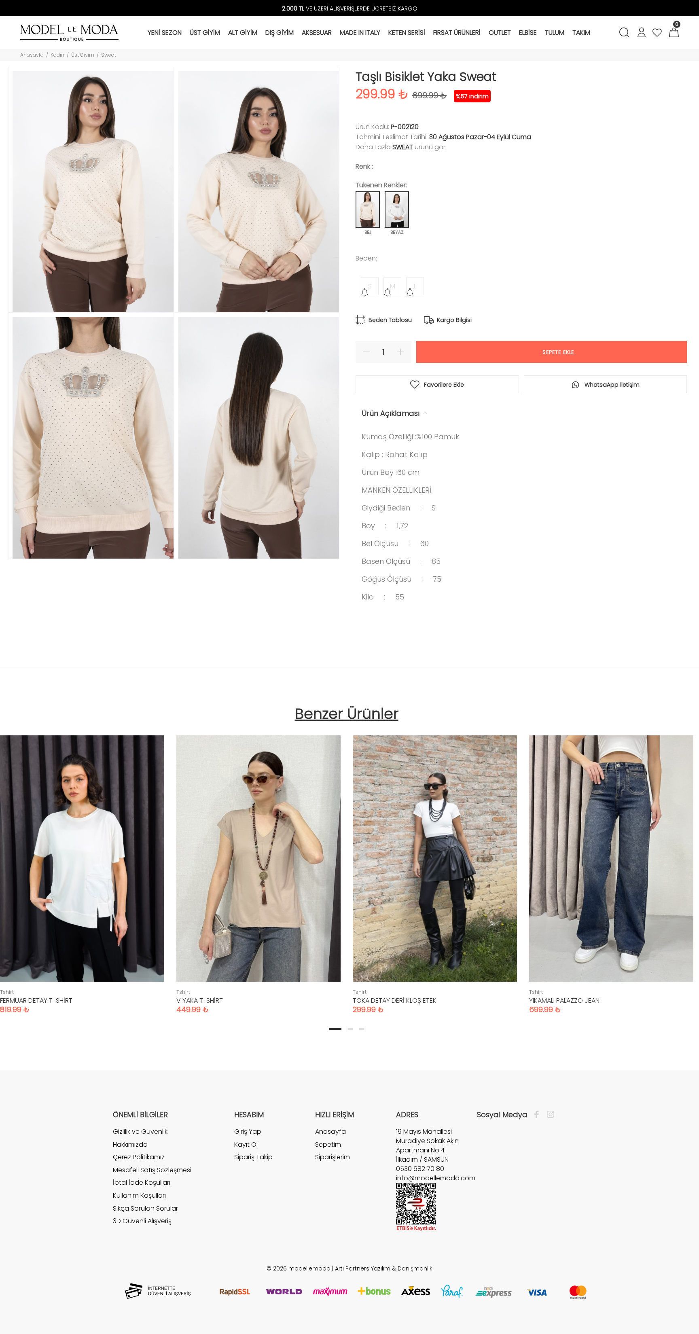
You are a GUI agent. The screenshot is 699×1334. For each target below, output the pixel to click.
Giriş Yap (247, 1131)
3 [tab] (361, 1029)
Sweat (108, 54)
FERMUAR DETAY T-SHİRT (36, 1000)
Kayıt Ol (246, 1144)
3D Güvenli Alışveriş (142, 1221)
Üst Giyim (82, 54)
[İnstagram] (548, 1115)
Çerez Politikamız (139, 1157)
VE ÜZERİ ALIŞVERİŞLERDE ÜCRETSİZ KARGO (349, 8)
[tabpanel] (258, 866)
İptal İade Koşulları (141, 1182)
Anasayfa (32, 54)
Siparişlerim (332, 1157)
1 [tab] (335, 1029)
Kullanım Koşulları (139, 1195)
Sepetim (328, 1144)
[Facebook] (538, 1115)
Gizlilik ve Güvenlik (140, 1131)
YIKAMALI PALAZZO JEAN (564, 1000)
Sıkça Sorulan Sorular (145, 1208)
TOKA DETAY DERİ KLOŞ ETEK (394, 1000)
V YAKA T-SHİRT (199, 1000)
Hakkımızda (130, 1144)
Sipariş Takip (253, 1157)
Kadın (57, 54)
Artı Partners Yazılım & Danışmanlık (383, 1268)
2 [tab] (350, 1029)
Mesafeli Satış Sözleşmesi (152, 1170)
